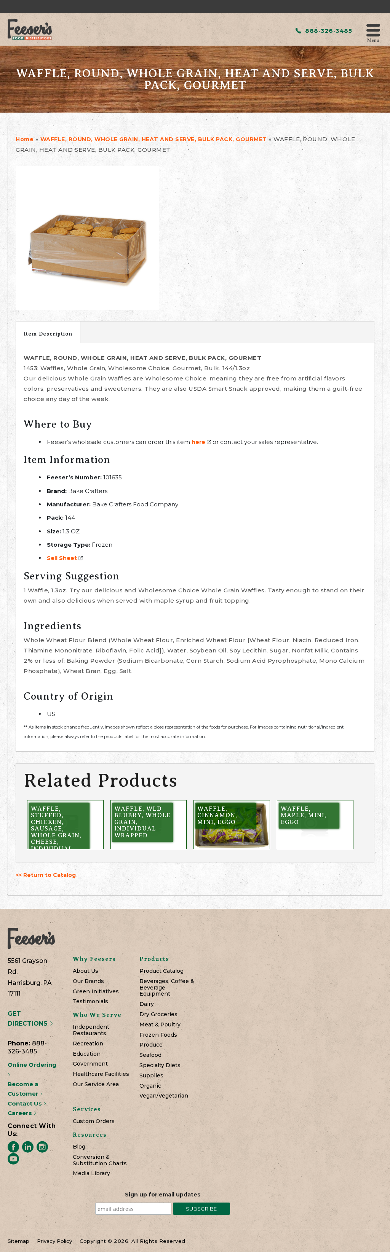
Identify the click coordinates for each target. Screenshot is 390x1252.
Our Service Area (96, 1084)
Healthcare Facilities (101, 1074)
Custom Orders (94, 1121)
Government (90, 1064)
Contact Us (25, 1103)
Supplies (151, 1075)
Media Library (91, 1173)
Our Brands (88, 981)
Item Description (48, 334)
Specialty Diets (160, 1065)
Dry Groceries (158, 1014)
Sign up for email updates (162, 1194)
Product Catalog (161, 971)
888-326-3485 (328, 30)
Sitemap (18, 1241)
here (198, 442)
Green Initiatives (96, 991)
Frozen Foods (158, 1035)
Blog (79, 1147)
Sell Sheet (62, 558)
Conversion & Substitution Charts (100, 1160)
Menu (373, 39)
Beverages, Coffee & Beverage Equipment (166, 987)
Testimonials (90, 1001)
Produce (151, 1045)
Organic (150, 1086)
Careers (21, 1113)
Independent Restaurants (91, 1030)
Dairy (146, 1004)
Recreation (88, 1043)
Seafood (150, 1055)
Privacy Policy (54, 1241)
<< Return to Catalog (46, 875)
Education (87, 1054)
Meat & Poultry (160, 1024)
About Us (85, 971)
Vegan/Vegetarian (163, 1096)
